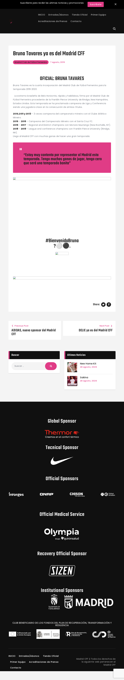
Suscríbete (96, 4)
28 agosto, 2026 (88, 367)
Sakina (84, 377)
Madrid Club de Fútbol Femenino (31, 62)
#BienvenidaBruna (62, 241)
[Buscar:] (34, 365)
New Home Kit (88, 363)
